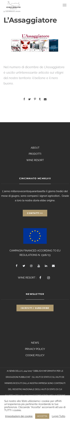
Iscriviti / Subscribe (35, 308)
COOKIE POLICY (35, 355)
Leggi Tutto (58, 416)
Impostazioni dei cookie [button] (19, 416)
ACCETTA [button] (42, 416)
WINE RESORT (35, 160)
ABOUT (35, 147)
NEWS (35, 342)
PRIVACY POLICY (35, 349)
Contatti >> (35, 213)
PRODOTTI (35, 153)
